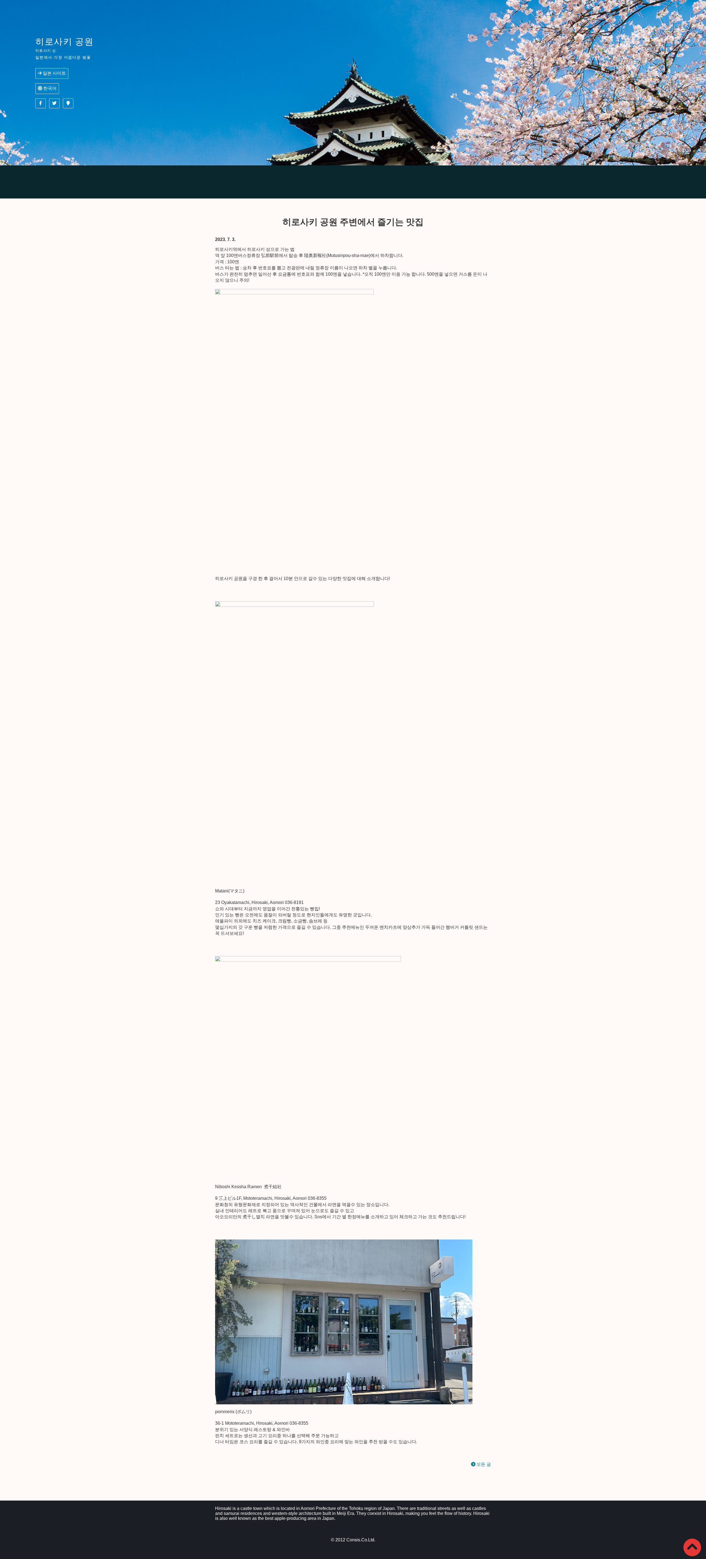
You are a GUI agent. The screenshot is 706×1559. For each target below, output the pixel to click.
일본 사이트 (54, 73)
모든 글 (483, 1464)
